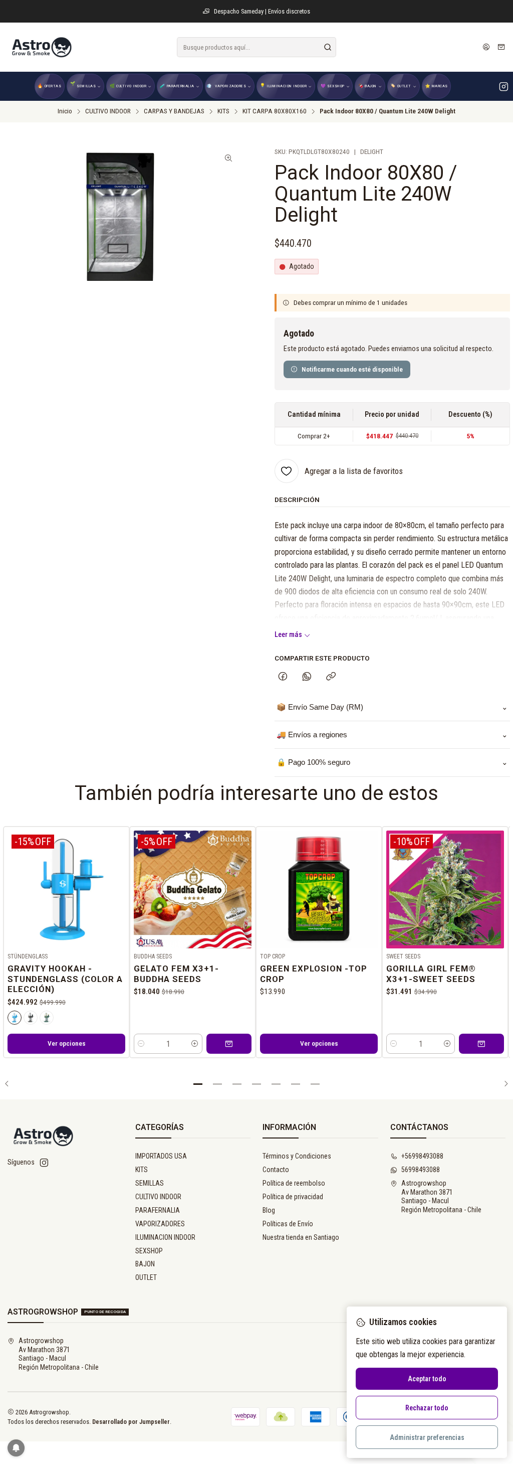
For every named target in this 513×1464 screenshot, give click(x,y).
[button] (198, 1084)
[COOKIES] (15, 1018)
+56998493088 (422, 1156)
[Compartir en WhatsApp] (307, 677)
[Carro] (501, 47)
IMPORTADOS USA (161, 1156)
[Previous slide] (10, 1084)
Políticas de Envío (288, 1224)
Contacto (276, 1170)
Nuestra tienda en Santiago (301, 1237)
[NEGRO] (31, 1018)
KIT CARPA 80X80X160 (274, 111)
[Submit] (327, 47)
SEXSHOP (149, 1251)
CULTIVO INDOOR (108, 111)
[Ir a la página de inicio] (41, 47)
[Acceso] (486, 47)
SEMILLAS (149, 1183)
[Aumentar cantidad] (195, 1043)
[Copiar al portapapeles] (331, 677)
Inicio (65, 111)
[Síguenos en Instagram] (503, 86)
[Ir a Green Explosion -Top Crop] (319, 889)
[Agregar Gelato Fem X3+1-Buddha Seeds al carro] (228, 1044)
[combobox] (256, 47)
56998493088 (420, 1170)
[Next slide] (502, 1084)
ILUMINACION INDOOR (165, 1237)
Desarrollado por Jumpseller (131, 1421)
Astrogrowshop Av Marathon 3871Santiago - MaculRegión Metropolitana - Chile (441, 1196)
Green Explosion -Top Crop (313, 973)
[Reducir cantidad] (141, 1043)
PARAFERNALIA (157, 1210)
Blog (269, 1210)
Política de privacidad (293, 1197)
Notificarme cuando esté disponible (352, 369)
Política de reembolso (294, 1183)
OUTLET (146, 1277)
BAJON (145, 1264)
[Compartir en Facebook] (283, 677)
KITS (223, 111)
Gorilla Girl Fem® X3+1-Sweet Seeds (431, 973)
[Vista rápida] (117, 887)
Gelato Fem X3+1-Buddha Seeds (176, 973)
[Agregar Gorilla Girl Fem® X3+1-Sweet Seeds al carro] (481, 1044)
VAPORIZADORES (160, 1224)
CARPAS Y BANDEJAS (174, 111)
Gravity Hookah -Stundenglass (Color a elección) (65, 979)
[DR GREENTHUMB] (47, 1018)
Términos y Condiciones (297, 1156)
